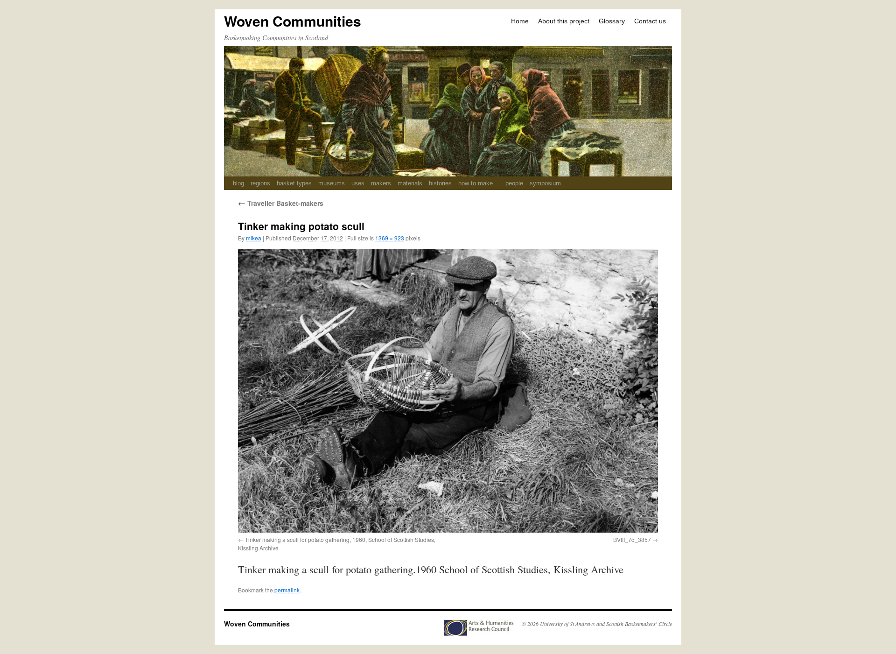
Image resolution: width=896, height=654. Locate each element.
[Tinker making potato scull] (448, 390)
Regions (260, 183)
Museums (331, 183)
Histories (440, 183)
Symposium (545, 183)
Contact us (650, 21)
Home (520, 21)
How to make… (478, 183)
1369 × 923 (389, 238)
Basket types (294, 183)
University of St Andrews (567, 623)
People (514, 183)
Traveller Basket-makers (280, 203)
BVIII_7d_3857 (632, 539)
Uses (357, 183)
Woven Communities (292, 21)
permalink (287, 590)
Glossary (612, 21)
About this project (563, 21)
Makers (381, 183)
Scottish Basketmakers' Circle (639, 623)
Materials (410, 183)
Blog (238, 183)
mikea (253, 238)
